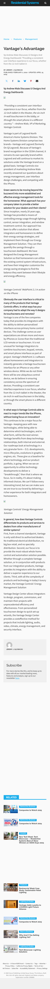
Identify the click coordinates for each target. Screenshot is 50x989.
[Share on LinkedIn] (19, 81)
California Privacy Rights (24, 966)
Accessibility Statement (27, 968)
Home (6, 39)
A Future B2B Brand (17, 963)
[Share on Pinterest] (31, 81)
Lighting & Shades (27, 901)
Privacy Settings (42, 968)
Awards (23, 833)
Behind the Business (27, 806)
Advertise (42, 963)
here (17, 678)
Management (31, 39)
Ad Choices (6, 968)
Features (18, 39)
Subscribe (15, 968)
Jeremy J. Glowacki (14, 70)
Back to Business (26, 931)
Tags (36, 963)
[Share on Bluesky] (25, 81)
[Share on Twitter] (7, 81)
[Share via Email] (37, 81)
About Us (6, 963)
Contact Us (29, 963)
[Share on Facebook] (13, 81)
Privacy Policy (9, 966)
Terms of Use (38, 966)
